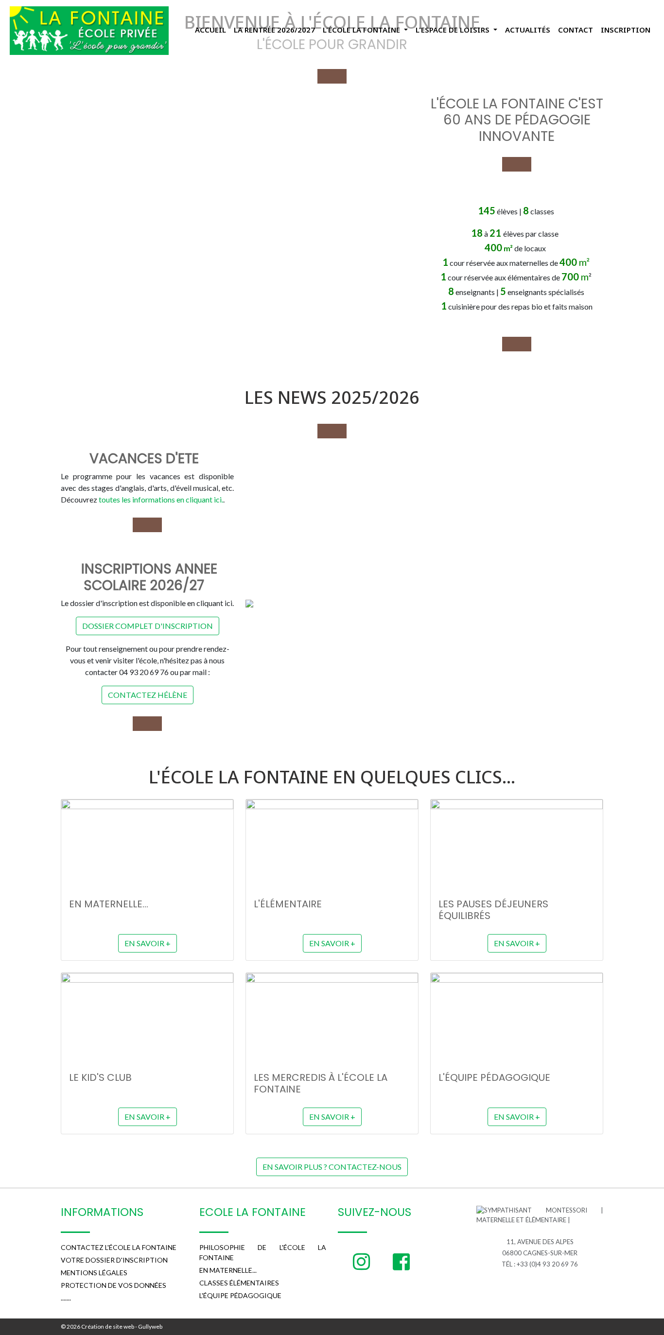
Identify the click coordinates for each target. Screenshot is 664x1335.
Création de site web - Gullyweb (121, 1326)
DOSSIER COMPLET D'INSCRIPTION (147, 625)
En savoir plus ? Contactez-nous (332, 1166)
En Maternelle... (228, 1270)
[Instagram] (361, 1261)
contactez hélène (147, 694)
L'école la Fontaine (362, 30)
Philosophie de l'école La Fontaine (262, 1252)
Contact (575, 30)
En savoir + (147, 943)
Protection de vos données (113, 1285)
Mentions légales (94, 1272)
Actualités (527, 30)
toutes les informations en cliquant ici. (161, 499)
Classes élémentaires (239, 1283)
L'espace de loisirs (453, 30)
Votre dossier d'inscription (114, 1260)
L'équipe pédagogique (240, 1295)
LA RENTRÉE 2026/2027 (274, 30)
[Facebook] (401, 1261)
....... (66, 1298)
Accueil (210, 30)
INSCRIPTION (625, 30)
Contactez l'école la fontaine (118, 1247)
